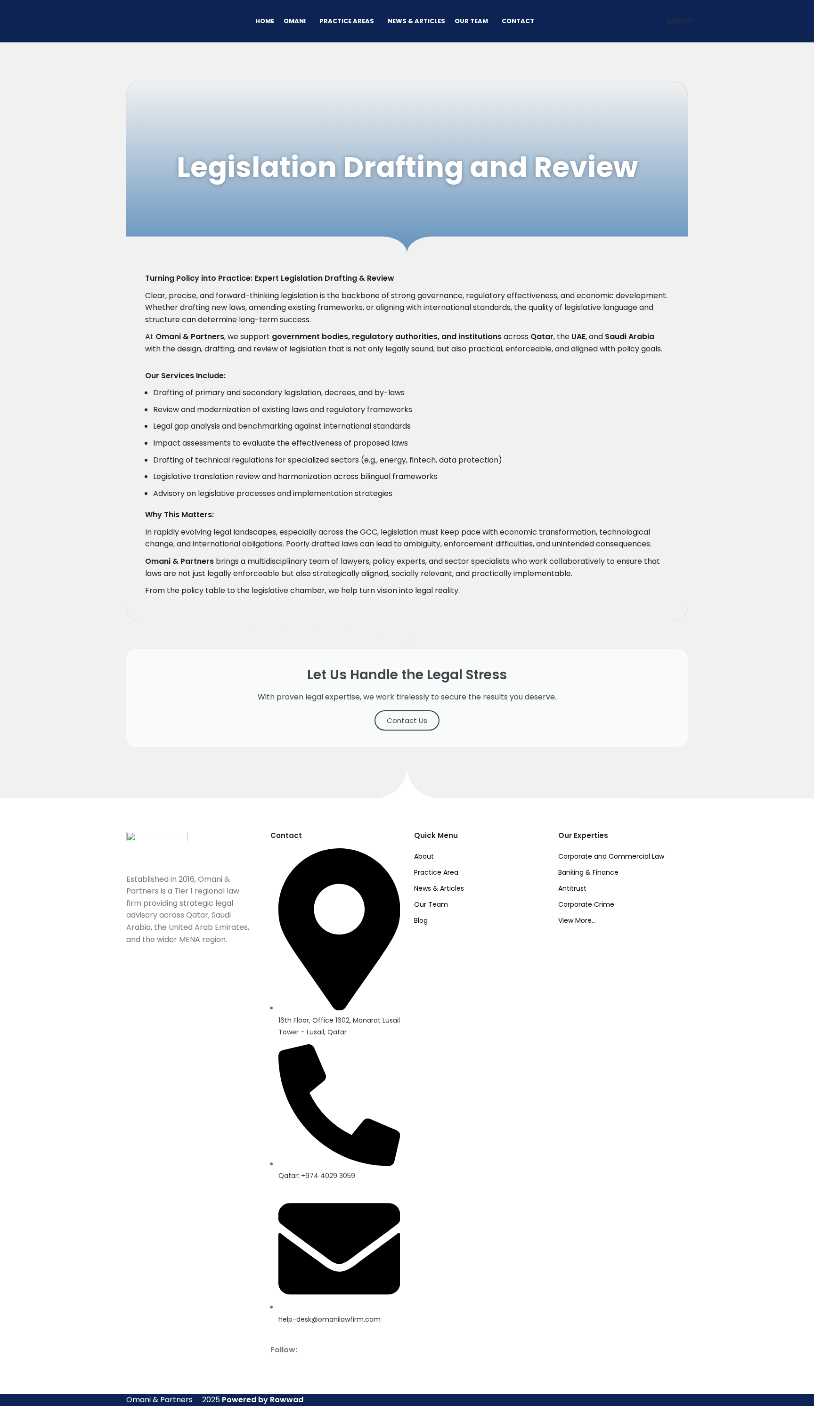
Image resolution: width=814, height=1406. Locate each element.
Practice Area (436, 872)
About (424, 856)
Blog (421, 920)
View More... (577, 920)
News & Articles (439, 888)
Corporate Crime (586, 904)
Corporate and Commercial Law (611, 856)
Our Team (431, 904)
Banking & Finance (588, 872)
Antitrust (572, 888)
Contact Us (407, 720)
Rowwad (286, 1399)
